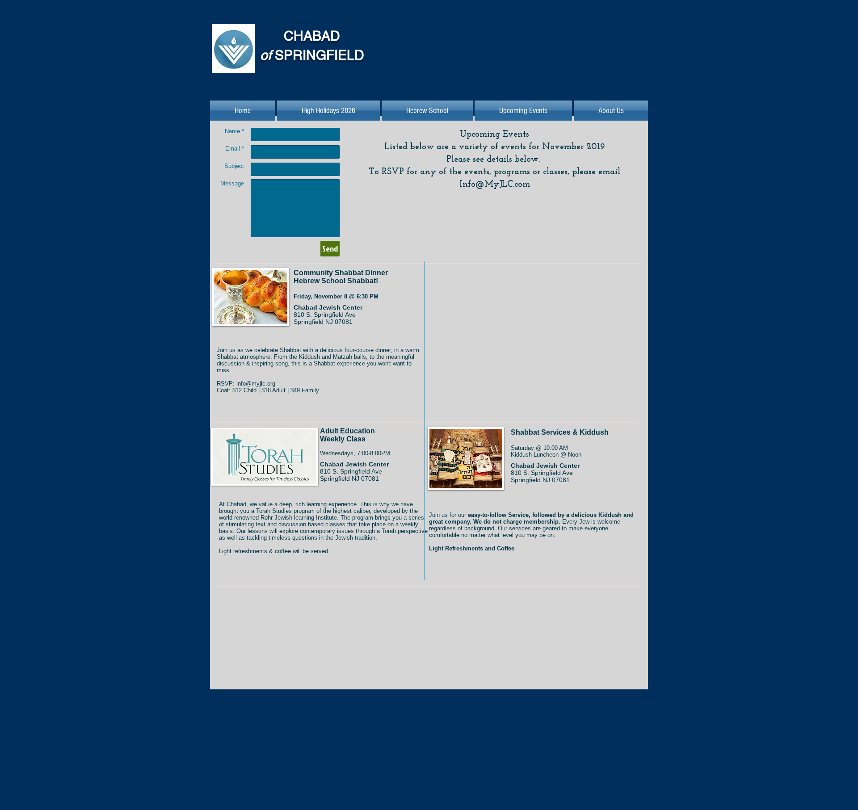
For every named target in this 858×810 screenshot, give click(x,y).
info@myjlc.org (255, 383)
